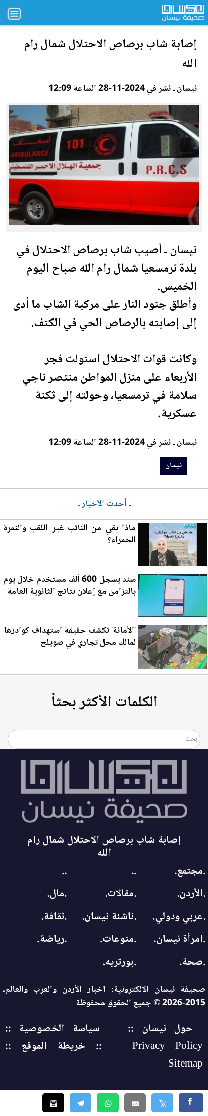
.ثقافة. (54, 917)
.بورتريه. (119, 962)
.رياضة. (52, 939)
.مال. (57, 894)
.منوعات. (118, 939)
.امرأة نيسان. (179, 939)
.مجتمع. (189, 871)
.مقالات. (120, 894)
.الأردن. (191, 894)
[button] (108, 1102)
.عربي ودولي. (178, 917)
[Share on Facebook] (191, 1102)
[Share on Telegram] (80, 1102)
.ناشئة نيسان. (109, 917)
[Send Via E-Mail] (135, 1102)
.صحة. (192, 962)
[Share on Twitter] (162, 1102)
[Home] (104, 791)
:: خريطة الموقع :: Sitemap (104, 1055)
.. (133, 871)
